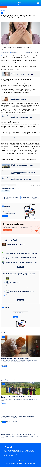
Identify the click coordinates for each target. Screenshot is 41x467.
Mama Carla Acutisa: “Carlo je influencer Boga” (21, 179)
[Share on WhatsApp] (39, 52)
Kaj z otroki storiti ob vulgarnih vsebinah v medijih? (21, 117)
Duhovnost (3, 10)
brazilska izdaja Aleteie (28, 159)
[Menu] (8, 3)
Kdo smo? (16, 463)
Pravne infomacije (21, 463)
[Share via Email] (37, 52)
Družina (3, 383)
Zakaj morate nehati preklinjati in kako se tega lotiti (22, 74)
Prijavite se (5, 216)
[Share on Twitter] (35, 52)
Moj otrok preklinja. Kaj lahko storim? (18, 99)
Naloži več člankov (21, 266)
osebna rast (4, 403)
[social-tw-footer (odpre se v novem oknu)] (21, 460)
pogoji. (15, 213)
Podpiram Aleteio (7, 230)
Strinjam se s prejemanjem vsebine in (9, 213)
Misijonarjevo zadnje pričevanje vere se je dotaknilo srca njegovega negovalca (23, 173)
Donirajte (12, 463)
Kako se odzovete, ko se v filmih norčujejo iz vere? (21, 139)
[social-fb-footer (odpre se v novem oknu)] (19, 460)
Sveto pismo (7, 190)
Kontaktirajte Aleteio (28, 463)
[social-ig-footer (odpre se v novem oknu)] (23, 460)
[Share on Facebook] (31, 52)
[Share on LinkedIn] (33, 52)
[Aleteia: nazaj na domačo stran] (20, 2)
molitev (3, 336)
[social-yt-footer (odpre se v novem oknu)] (17, 460)
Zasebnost (34, 463)
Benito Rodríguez (13, 19)
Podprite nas (3, 7)
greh (2, 190)
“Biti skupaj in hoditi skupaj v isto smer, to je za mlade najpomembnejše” (22, 166)
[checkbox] (2, 213)
